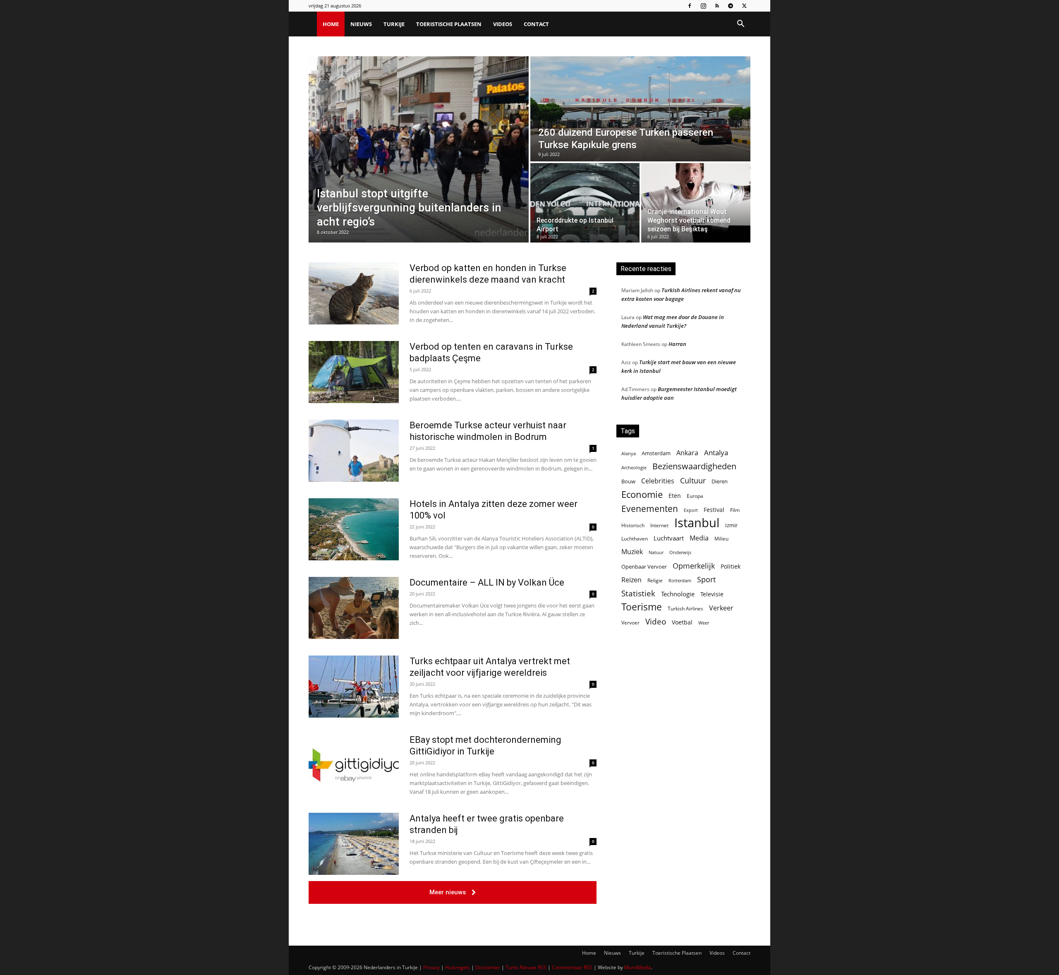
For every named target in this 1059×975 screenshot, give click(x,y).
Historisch (633, 525)
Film (735, 510)
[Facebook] (689, 6)
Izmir (731, 525)
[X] (744, 6)
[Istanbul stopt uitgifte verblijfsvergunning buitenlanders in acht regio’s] (419, 149)
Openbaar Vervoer (644, 566)
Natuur (656, 552)
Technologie (678, 594)
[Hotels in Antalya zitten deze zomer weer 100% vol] (354, 529)
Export (691, 510)
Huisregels (457, 967)
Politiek (730, 566)
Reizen (631, 580)
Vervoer (630, 622)
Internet (659, 525)
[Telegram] (730, 6)
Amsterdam (656, 453)
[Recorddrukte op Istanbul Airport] (585, 203)
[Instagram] (703, 6)
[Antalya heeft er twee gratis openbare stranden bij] (354, 844)
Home (331, 24)
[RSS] (717, 6)
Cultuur (693, 480)
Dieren (720, 481)
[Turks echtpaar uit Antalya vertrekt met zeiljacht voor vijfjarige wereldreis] (354, 687)
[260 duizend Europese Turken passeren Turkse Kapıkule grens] (640, 108)
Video (655, 621)
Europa (695, 496)
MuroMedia (637, 967)
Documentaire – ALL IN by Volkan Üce (487, 582)
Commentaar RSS (572, 967)
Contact (536, 24)
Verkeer (721, 607)
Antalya (716, 452)
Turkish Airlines (685, 608)
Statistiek (638, 593)
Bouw (628, 481)
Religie (655, 580)
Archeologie (634, 468)
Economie (642, 494)
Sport (706, 579)
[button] (740, 25)
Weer (703, 623)
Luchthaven (634, 538)
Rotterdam (679, 580)
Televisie (712, 594)
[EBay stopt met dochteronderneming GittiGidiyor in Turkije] (354, 765)
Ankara (687, 453)
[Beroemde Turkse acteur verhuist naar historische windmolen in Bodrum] (354, 451)
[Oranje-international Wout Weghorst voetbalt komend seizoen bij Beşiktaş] (695, 203)
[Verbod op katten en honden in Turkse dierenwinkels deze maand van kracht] (354, 293)
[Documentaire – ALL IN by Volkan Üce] (354, 608)
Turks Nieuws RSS (526, 967)
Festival (714, 510)
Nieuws (361, 24)
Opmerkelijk (694, 565)
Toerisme (641, 607)
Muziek (632, 551)
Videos (502, 24)
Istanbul (696, 523)
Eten (674, 496)
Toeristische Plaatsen (449, 24)
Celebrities (657, 481)
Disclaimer (487, 967)
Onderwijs (680, 552)
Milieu (721, 538)
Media (699, 538)
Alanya (628, 453)
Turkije (394, 24)
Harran (677, 344)
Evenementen (649, 508)
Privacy (431, 967)
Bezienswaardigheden (694, 466)
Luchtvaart (669, 538)
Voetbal (682, 622)
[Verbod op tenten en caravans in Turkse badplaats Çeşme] (354, 372)
